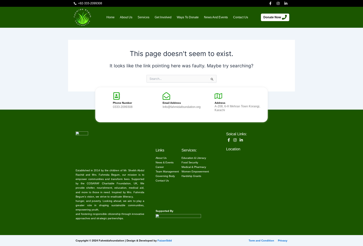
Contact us (240, 17)
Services (143, 17)
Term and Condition (261, 240)
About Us (126, 17)
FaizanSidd (164, 240)
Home (110, 17)
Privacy (282, 240)
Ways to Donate (188, 17)
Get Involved (163, 17)
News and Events (216, 17)
